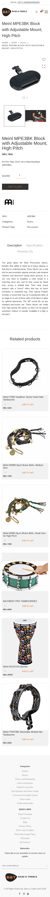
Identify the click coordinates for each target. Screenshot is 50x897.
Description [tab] (14, 245)
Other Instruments (25, 783)
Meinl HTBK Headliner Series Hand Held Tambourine (23, 398)
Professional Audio (25, 803)
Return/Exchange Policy (25, 834)
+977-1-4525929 (24, 2)
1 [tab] (24, 98)
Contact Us (25, 818)
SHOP (14, 43)
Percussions (32, 227)
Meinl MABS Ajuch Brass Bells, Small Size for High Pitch (24, 534)
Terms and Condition (25, 830)
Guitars (25, 771)
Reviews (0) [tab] (25, 251)
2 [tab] (27, 97)
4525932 (36, 2)
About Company (25, 814)
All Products (25, 842)
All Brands (25, 838)
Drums (23, 43)
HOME (5, 43)
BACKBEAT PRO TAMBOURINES (20, 601)
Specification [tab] (34, 245)
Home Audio (25, 799)
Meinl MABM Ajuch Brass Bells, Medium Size (23, 466)
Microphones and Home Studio (25, 791)
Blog (25, 822)
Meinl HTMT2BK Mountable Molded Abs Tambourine (23, 733)
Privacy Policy (25, 826)
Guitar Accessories (25, 787)
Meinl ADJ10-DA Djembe (15, 666)
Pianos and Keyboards (25, 779)
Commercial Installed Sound (25, 795)
